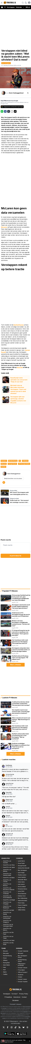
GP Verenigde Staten (24, 463)
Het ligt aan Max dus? (9, 796)
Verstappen (11, 7)
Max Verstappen (6, 63)
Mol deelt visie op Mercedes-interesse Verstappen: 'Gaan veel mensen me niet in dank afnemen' (18, 389)
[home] (2, 7)
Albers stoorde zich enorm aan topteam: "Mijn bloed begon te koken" (13, 1041)
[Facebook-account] (8, 1027)
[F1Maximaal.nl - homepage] (10, 2)
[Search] (23, 3)
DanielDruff (9, 834)
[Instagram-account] (12, 1027)
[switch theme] (26, 2)
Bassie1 (8, 815)
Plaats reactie (15, 556)
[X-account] (4, 1027)
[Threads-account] (27, 1027)
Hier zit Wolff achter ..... (9, 803)
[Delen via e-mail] (12, 111)
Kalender (19, 7)
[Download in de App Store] (21, 1033)
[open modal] (29, 2)
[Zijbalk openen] (2, 3)
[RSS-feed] (20, 1027)
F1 (5, 7)
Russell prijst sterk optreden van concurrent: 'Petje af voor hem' (19, 380)
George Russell (12, 463)
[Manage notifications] (3, 1040)
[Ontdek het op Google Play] (9, 1033)
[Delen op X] (8, 111)
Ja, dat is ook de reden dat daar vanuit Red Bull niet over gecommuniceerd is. (15, 830)
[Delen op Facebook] (5, 111)
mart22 (8, 806)
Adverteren (16, 997)
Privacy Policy (23, 994)
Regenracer (9, 799)
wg (6, 824)
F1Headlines (8, 997)
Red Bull (3, 466)
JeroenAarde (10, 774)
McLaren (4, 227)
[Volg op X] (28, 93)
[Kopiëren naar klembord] (15, 111)
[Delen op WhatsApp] (2, 111)
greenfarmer (10, 783)
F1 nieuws (25, 460)
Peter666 (8, 792)
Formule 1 (3, 460)
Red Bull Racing (19, 325)
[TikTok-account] (16, 1027)
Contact (24, 997)
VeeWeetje (9, 765)
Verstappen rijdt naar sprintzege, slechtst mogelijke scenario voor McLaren (18, 400)
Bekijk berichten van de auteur (13, 478)
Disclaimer (15, 1000)
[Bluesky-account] (23, 1027)
